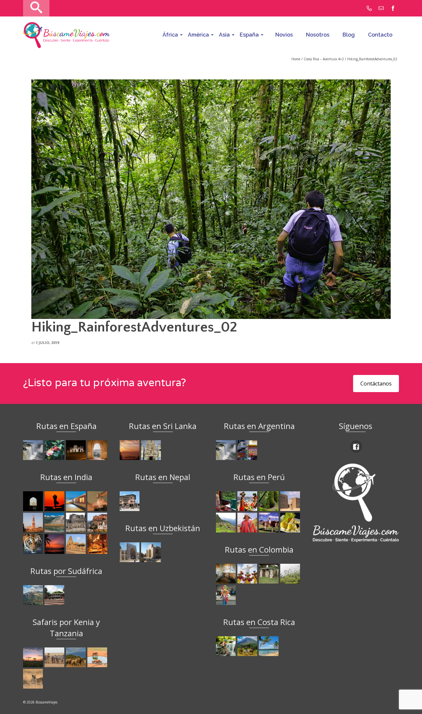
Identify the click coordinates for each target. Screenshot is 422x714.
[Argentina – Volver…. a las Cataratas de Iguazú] (226, 450)
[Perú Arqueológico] (291, 501)
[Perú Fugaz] (226, 522)
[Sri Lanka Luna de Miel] (130, 450)
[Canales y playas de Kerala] (55, 544)
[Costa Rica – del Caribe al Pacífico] (269, 646)
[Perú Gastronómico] (291, 522)
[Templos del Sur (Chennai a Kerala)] (76, 544)
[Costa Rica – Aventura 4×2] (226, 646)
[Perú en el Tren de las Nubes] (226, 501)
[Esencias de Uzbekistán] (152, 552)
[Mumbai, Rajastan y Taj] (98, 522)
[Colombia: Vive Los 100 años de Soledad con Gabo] (226, 574)
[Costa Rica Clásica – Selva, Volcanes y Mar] (248, 646)
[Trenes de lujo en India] (76, 501)
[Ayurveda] (98, 501)
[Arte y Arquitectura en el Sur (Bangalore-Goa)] (76, 522)
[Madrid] (76, 450)
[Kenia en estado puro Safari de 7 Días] (55, 657)
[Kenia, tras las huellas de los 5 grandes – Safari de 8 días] (34, 679)
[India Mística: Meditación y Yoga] (55, 501)
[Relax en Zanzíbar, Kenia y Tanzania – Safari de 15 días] (34, 657)
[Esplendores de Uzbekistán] (130, 552)
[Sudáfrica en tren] (55, 595)
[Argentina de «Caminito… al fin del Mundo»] (248, 450)
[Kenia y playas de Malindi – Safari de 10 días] (98, 657)
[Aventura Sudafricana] (34, 595)
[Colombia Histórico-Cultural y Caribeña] (269, 574)
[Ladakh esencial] (55, 522)
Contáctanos (376, 383)
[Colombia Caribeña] (226, 595)
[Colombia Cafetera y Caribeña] (291, 574)
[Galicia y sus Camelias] (55, 450)
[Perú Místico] (248, 501)
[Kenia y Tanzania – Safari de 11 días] (76, 657)
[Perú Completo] (248, 522)
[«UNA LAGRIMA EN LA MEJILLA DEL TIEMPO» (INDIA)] (34, 501)
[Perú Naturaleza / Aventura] (269, 501)
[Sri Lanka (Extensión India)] (152, 450)
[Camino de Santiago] (34, 450)
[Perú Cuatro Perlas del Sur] (269, 522)
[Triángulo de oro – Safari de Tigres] (34, 544)
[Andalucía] (98, 450)
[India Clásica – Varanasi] (98, 544)
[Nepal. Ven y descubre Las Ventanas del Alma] (130, 501)
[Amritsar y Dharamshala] (34, 522)
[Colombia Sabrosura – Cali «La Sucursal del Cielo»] (248, 574)
